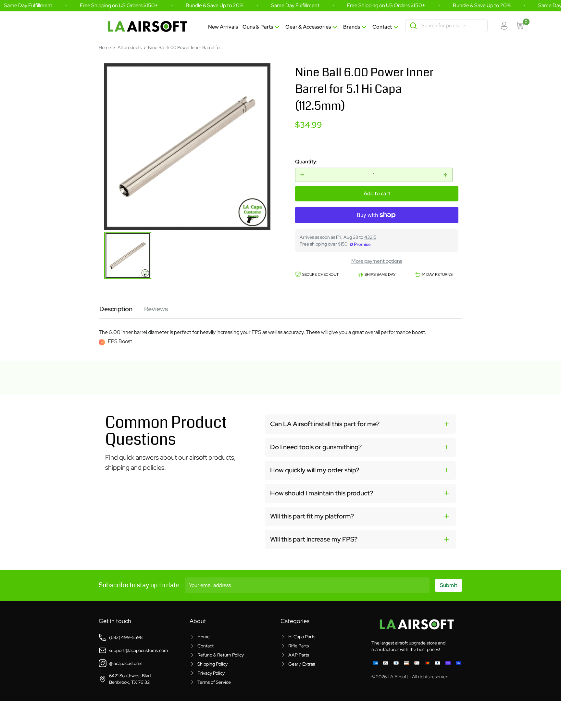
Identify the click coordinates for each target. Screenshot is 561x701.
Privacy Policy (211, 673)
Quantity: (306, 161)
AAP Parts (298, 655)
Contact (382, 26)
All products (130, 47)
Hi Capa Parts (301, 637)
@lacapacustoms (125, 663)
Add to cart (377, 193)
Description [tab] (115, 309)
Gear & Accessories (308, 26)
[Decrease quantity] (302, 175)
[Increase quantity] (445, 175)
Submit (448, 585)
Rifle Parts (298, 646)
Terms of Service (214, 682)
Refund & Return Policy (220, 655)
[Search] (413, 25)
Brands (351, 26)
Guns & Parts (258, 26)
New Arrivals (223, 26)
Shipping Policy (212, 664)
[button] (360, 424)
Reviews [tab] (156, 309)
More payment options (376, 261)
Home (105, 47)
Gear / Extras (301, 664)
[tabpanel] (280, 332)
